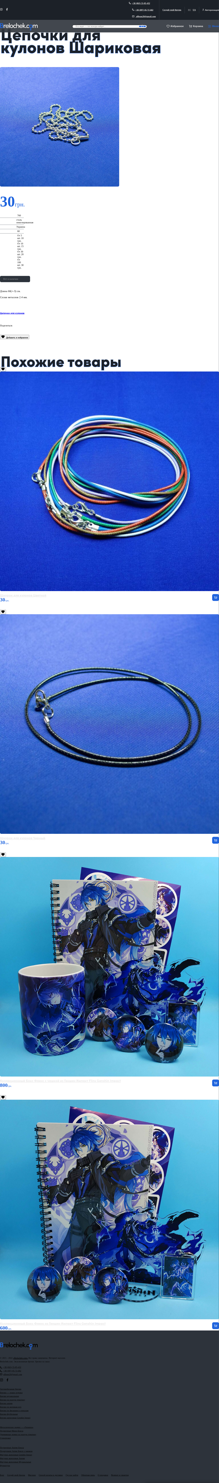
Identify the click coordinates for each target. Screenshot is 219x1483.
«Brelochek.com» (20, 1358)
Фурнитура (5, 1465)
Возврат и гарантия (120, 1475)
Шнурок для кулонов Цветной (23, 595)
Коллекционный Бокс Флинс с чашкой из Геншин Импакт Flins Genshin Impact (60, 1080)
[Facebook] (7, 10)
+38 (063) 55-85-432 (141, 3)
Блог (2, 1475)
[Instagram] (1, 10)
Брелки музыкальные (9, 1396)
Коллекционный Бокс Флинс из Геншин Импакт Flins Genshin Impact (53, 1323)
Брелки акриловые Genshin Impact (15, 1418)
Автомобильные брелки (10, 1389)
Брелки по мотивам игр (10, 1407)
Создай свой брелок (172, 10)
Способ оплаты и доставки (51, 1475)
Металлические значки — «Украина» (16, 1427)
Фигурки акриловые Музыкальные (15, 1462)
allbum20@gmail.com (145, 16)
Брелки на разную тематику (12, 1400)
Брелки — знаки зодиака (11, 1393)
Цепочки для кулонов (12, 313)
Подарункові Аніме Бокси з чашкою (16, 1451)
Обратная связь (88, 1475)
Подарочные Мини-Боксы (11, 1431)
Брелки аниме (6, 1403)
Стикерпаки (5, 1438)
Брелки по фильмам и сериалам (14, 1411)
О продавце (103, 1475)
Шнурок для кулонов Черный (22, 837)
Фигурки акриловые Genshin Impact (16, 1455)
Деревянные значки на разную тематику (18, 1434)
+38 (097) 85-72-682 (144, 10)
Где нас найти (72, 1475)
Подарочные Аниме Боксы (12, 1448)
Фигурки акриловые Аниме (12, 1458)
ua (194, 10)
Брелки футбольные (9, 1414)
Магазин (32, 1475)
